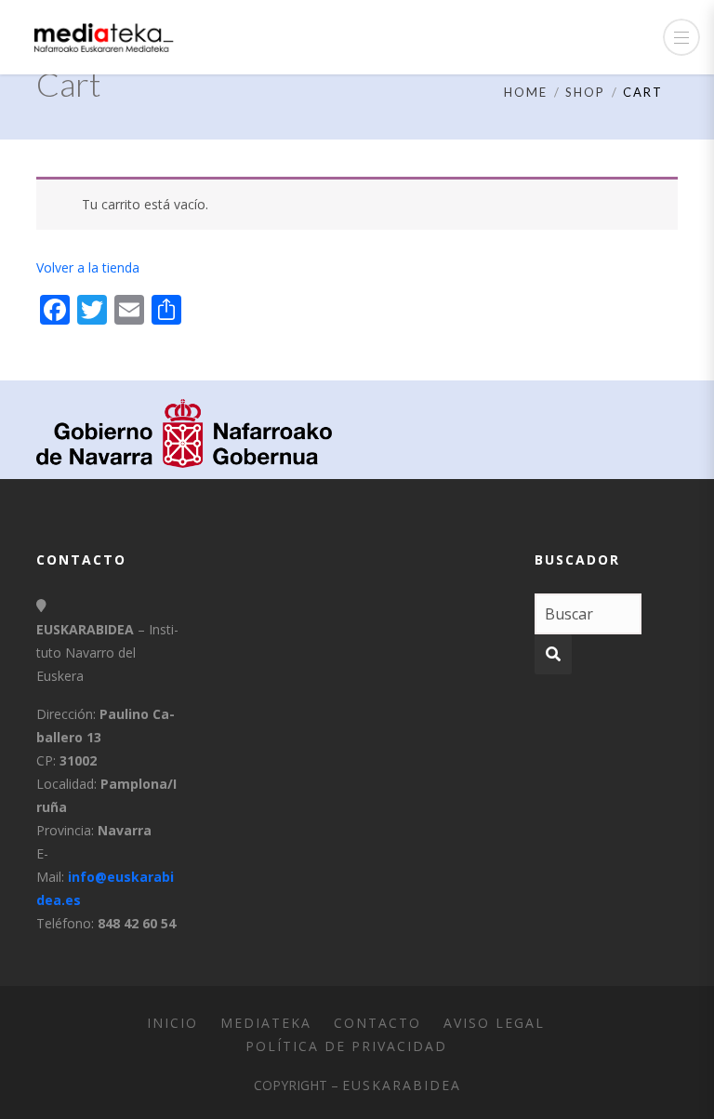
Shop (585, 92)
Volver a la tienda (87, 267)
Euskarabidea (401, 1085)
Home (526, 92)
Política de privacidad (346, 1046)
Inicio (172, 1023)
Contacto (377, 1023)
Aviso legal (494, 1023)
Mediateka (265, 1023)
